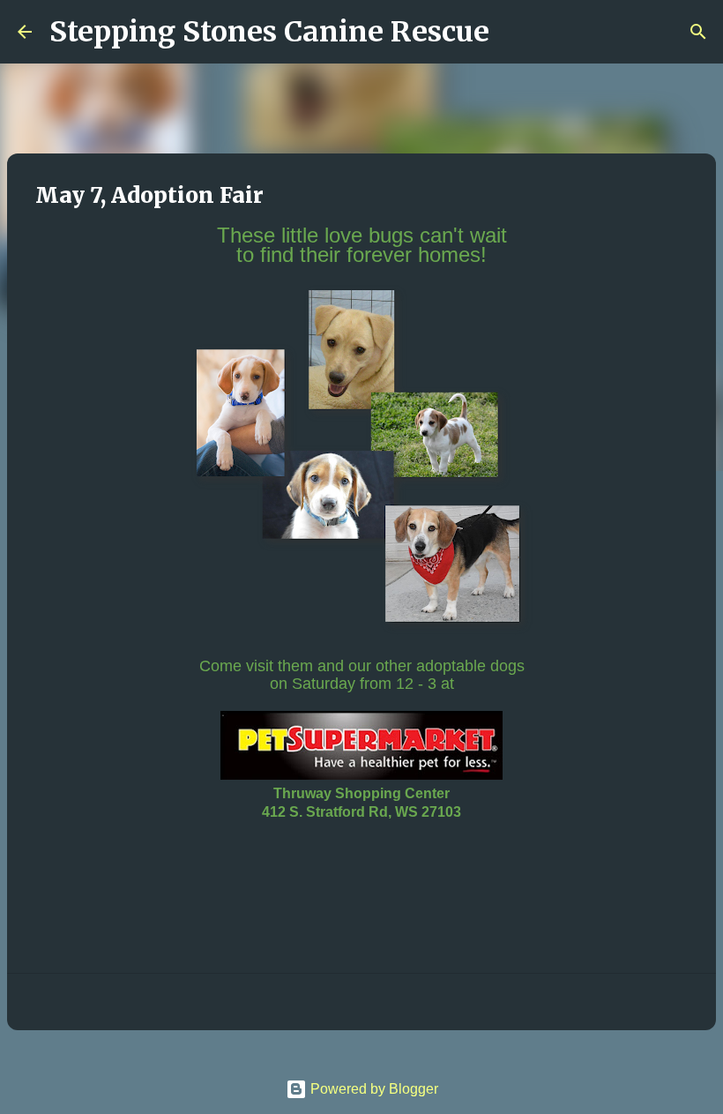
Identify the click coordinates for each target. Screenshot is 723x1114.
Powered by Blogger (372, 1088)
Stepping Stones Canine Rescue (269, 31)
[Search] (514, 32)
